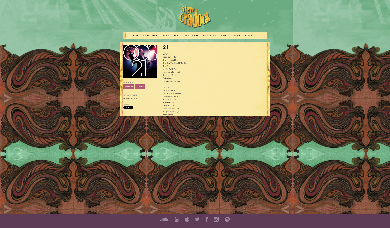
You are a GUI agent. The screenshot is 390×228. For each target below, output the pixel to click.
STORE (237, 35)
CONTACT (250, 35)
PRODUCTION (209, 35)
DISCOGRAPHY (191, 35)
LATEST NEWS (150, 35)
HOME (135, 35)
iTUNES (140, 86)
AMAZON (129, 86)
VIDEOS (225, 35)
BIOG (176, 35)
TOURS (165, 35)
